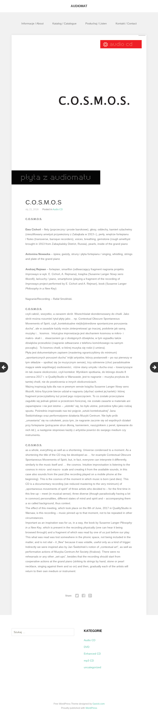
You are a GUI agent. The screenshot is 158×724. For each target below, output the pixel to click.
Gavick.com (98, 703)
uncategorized (92, 667)
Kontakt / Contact (126, 23)
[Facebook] (84, 595)
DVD (86, 646)
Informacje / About (32, 23)
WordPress (91, 708)
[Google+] (90, 595)
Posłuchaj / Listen (96, 23)
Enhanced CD (92, 653)
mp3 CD (89, 660)
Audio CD (58, 209)
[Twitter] (77, 595)
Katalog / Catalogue (64, 23)
